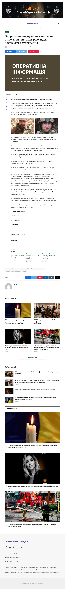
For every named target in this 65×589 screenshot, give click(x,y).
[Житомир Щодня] (32, 23)
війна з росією (14, 268)
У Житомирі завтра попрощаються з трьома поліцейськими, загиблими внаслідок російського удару (17, 321)
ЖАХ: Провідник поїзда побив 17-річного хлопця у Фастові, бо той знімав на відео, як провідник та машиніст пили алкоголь (37, 381)
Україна (24, 271)
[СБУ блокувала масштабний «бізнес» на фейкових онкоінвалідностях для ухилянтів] (47, 310)
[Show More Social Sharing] (40, 51)
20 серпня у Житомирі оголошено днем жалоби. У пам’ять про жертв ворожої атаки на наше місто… (35, 398)
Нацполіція (41, 268)
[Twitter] (6, 103)
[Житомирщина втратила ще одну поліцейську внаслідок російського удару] (18, 336)
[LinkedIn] (6, 106)
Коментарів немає (25, 46)
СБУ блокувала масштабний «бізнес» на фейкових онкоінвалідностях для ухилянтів (46, 321)
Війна (6, 32)
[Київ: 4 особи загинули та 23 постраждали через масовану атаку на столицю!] (9, 391)
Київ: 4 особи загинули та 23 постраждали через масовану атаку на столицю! (35, 390)
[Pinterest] (6, 110)
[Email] (6, 113)
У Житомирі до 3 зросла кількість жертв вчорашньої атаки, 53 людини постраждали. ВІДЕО (46, 347)
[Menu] (7, 23)
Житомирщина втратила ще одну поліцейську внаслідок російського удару (16, 347)
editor (12, 46)
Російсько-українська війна (13, 271)
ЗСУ (28, 268)
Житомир (23, 268)
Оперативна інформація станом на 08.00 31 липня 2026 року (17, 255)
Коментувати (32, 357)
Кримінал (33, 268)
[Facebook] (6, 99)
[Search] (58, 23)
